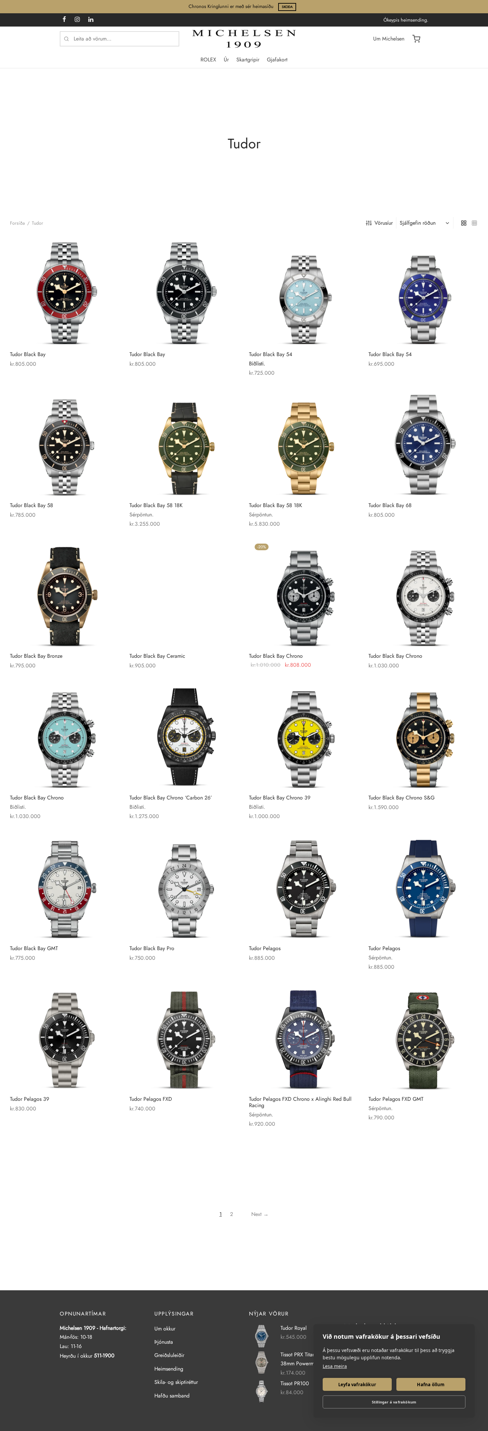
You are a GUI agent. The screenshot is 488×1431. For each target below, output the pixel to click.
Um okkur (164, 1328)
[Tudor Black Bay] (65, 291)
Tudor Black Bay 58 (31, 505)
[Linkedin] (91, 20)
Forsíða (17, 223)
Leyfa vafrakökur (357, 1385)
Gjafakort (277, 59)
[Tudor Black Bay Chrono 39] (304, 734)
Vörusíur (383, 223)
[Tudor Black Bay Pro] (184, 885)
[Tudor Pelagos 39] (65, 1036)
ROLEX (208, 59)
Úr (226, 59)
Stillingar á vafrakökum (394, 1401)
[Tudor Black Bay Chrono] (304, 592)
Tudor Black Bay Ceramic (157, 656)
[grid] (463, 222)
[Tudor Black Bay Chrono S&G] (423, 734)
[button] (347, 549)
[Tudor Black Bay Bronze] (65, 592)
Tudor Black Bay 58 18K (156, 505)
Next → (260, 1214)
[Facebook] (64, 20)
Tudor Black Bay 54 (270, 354)
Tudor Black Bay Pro (151, 948)
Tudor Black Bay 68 (390, 505)
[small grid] (474, 222)
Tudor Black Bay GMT (34, 948)
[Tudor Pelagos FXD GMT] (423, 1036)
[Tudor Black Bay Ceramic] (184, 592)
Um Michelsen (388, 38)
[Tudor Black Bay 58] (65, 442)
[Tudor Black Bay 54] (304, 291)
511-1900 (104, 1355)
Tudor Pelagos (265, 948)
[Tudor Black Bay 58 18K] (184, 442)
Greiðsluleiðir (169, 1355)
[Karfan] (416, 39)
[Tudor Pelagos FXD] (184, 1036)
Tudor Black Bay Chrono (276, 656)
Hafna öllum (431, 1385)
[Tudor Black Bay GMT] (65, 885)
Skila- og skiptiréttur (176, 1382)
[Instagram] (77, 20)
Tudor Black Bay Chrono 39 (279, 797)
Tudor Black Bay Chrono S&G (401, 797)
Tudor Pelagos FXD (150, 1099)
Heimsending (168, 1369)
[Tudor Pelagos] (304, 885)
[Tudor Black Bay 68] (423, 442)
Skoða (287, 6)
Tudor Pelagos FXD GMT (395, 1099)
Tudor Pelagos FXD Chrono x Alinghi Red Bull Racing (300, 1102)
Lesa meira (335, 1366)
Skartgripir (247, 59)
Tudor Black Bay (27, 354)
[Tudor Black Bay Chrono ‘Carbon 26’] (184, 734)
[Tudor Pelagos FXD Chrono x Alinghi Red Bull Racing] (304, 1036)
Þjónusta (163, 1342)
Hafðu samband (172, 1395)
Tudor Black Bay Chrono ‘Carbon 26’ (170, 797)
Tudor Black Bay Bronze (36, 656)
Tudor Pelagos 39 (29, 1099)
